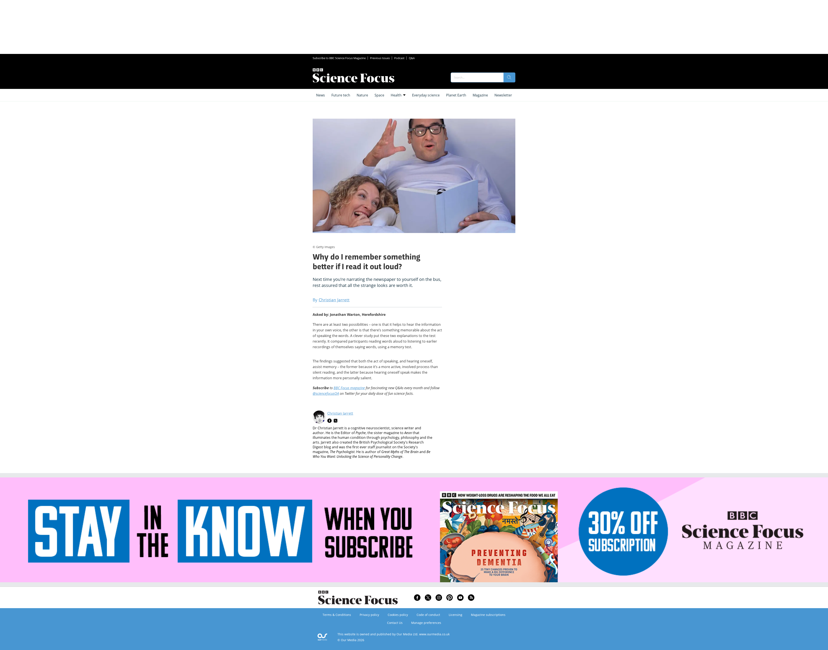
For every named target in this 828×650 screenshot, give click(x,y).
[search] (509, 77)
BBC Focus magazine (349, 388)
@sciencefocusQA (326, 393)
